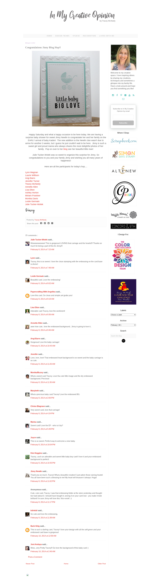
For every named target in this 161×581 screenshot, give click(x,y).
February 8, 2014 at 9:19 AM (42, 299)
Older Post (102, 564)
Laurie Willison (32, 175)
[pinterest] (121, 95)
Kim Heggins (37, 453)
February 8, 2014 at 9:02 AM (42, 283)
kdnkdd (34, 510)
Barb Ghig (35, 526)
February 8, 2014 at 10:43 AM (43, 346)
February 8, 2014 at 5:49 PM (42, 429)
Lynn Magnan (31, 172)
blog (65, 149)
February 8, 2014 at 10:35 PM (43, 463)
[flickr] (126, 95)
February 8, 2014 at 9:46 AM (42, 330)
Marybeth (35, 391)
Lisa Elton (30, 190)
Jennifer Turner (32, 181)
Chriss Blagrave (38, 406)
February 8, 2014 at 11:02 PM (43, 481)
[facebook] (117, 95)
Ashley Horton (32, 192)
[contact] (123, 99)
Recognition (89, 36)
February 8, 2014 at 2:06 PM (42, 398)
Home (49, 36)
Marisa (34, 422)
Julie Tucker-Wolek (34, 204)
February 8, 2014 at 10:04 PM (43, 445)
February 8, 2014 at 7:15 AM (42, 249)
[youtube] (130, 95)
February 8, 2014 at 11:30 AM (43, 382)
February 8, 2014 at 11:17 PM (43, 502)
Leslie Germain (32, 201)
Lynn (33, 258)
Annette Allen (31, 187)
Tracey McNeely (32, 184)
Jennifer (34, 354)
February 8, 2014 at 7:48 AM (42, 268)
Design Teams (62, 36)
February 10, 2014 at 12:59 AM (43, 536)
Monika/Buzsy (37, 372)
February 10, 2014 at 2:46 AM (43, 551)
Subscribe (123, 123)
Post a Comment (35, 557)
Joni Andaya (36, 544)
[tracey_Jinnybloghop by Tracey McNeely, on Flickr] (66, 126)
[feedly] (133, 95)
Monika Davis (31, 198)
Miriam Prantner (32, 195)
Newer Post (30, 564)
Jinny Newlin (36, 471)
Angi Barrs (30, 178)
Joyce (33, 438)
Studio (76, 36)
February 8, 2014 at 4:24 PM (42, 413)
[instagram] (113, 95)
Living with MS (106, 36)
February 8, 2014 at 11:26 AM (43, 364)
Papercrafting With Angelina (43, 292)
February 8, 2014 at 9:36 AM (42, 315)
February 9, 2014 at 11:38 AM (43, 518)
